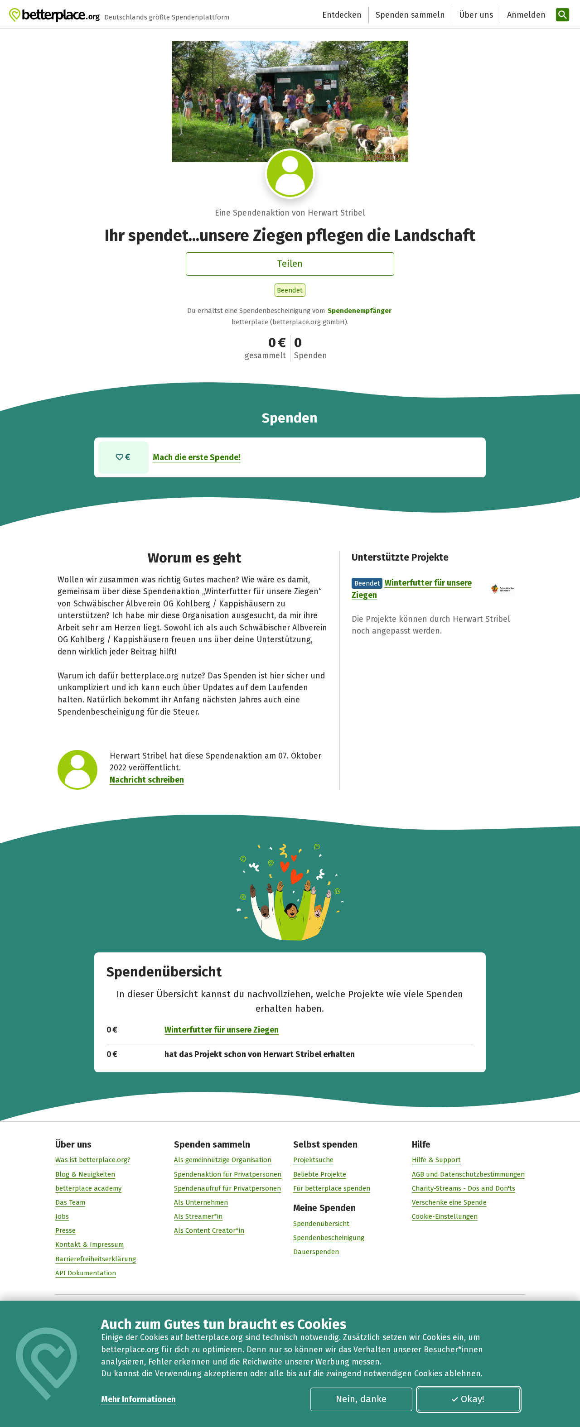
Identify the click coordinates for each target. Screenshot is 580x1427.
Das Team (70, 1202)
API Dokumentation (85, 1273)
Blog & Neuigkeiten (85, 1174)
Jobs (62, 1216)
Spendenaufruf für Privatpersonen (227, 1188)
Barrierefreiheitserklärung (95, 1259)
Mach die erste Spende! (197, 457)
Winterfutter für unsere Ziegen (221, 1030)
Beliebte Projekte (319, 1174)
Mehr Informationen (138, 1399)
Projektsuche (313, 1160)
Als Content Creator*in (209, 1230)
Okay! (472, 1399)
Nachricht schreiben (147, 780)
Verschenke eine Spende (449, 1202)
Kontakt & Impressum (89, 1244)
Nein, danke (361, 1399)
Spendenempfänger (360, 311)
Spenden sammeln (410, 15)
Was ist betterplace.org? (92, 1160)
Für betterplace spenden (331, 1188)
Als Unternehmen (201, 1202)
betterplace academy (88, 1188)
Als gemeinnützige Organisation (222, 1160)
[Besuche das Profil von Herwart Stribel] (290, 174)
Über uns (476, 15)
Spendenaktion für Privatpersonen (227, 1174)
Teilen (290, 263)
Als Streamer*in (198, 1216)
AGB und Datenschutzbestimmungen (468, 1174)
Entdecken (342, 15)
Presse (65, 1230)
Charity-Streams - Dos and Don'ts (463, 1188)
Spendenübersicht (321, 1224)
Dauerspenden (316, 1252)
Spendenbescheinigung (328, 1238)
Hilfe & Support (436, 1160)
